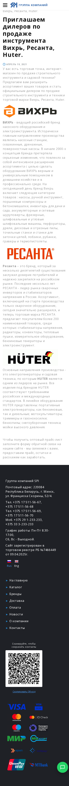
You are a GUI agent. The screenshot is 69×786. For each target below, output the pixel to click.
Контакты (17, 628)
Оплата (15, 607)
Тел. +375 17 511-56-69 (23, 511)
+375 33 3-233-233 (19, 524)
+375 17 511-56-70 (19, 515)
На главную (18, 580)
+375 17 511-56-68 (19, 507)
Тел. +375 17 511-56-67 (23, 502)
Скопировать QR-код (24, 691)
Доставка (16, 601)
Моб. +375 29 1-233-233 (24, 520)
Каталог (15, 587)
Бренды (15, 594)
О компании (19, 621)
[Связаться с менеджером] (62, 767)
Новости (16, 614)
